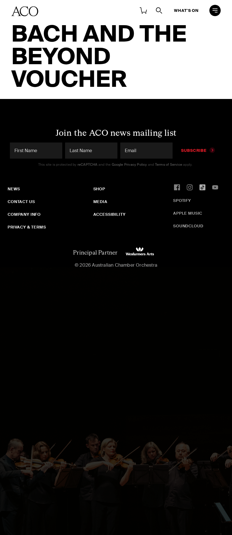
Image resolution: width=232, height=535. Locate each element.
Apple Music (187, 213)
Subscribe (194, 150)
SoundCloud (188, 225)
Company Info (24, 214)
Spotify (182, 200)
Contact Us (21, 201)
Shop (99, 188)
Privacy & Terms (27, 227)
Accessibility (109, 214)
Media (100, 201)
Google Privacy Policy (129, 164)
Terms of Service (168, 164)
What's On (186, 10)
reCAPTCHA (88, 164)
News (14, 188)
